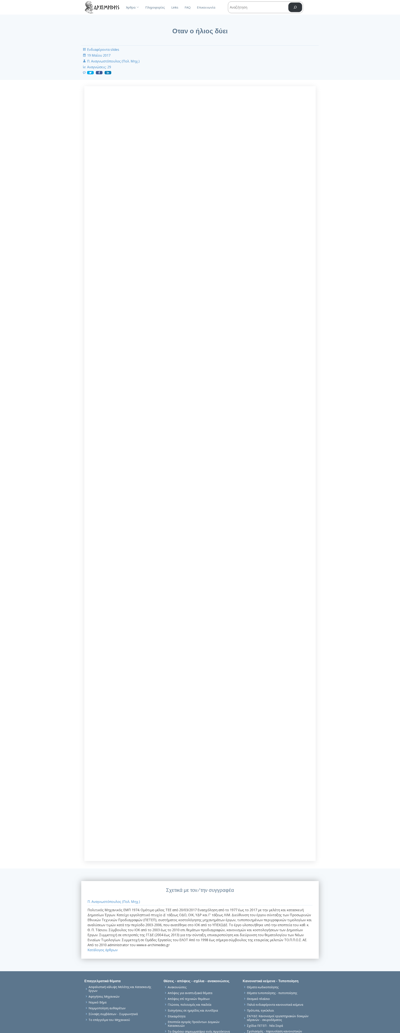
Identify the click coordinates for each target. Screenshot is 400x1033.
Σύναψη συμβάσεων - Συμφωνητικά (113, 1014)
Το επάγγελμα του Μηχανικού (109, 1020)
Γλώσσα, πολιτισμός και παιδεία (189, 1005)
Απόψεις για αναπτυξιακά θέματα (190, 993)
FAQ (188, 7)
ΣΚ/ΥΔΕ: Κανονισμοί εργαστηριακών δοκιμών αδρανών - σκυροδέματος (278, 1018)
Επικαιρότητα (176, 1016)
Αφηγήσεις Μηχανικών (104, 996)
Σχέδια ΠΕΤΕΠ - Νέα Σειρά (265, 1026)
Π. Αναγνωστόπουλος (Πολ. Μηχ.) (113, 61)
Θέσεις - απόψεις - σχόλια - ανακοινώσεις (196, 981)
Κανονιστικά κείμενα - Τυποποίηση (271, 981)
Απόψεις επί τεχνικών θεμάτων (189, 999)
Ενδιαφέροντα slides (103, 49)
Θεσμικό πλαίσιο (258, 999)
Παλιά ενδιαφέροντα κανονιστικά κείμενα (275, 1005)
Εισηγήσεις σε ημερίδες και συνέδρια (193, 1010)
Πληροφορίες (155, 7)
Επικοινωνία (206, 7)
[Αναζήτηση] (295, 7)
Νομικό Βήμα (97, 1002)
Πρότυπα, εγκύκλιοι (260, 1010)
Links (174, 7)
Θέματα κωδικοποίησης (263, 987)
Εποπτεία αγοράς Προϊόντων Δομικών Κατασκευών (194, 1023)
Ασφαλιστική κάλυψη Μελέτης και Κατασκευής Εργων (120, 988)
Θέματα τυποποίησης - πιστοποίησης (272, 993)
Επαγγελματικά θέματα (102, 981)
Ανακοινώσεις (177, 987)
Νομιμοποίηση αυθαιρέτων (107, 1008)
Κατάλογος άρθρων (103, 950)
